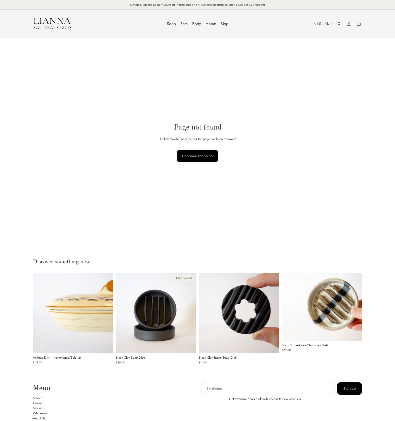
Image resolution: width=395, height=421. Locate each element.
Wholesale (40, 413)
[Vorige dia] (40, 313)
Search (37, 397)
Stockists (39, 408)
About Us (39, 418)
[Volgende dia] (106, 313)
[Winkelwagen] (359, 24)
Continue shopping (197, 156)
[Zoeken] (339, 24)
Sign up (349, 389)
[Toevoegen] (106, 346)
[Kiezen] (272, 346)
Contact (38, 403)
